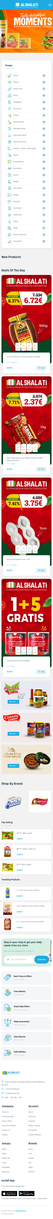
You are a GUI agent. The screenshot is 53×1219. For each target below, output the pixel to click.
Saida (30, 1167)
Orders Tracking (34, 1125)
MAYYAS (31, 1172)
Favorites (31, 1121)
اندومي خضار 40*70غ (24, 833)
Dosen (15, 75)
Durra (13, 666)
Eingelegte (17, 102)
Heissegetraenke (19, 135)
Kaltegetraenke (19, 128)
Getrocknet (17, 188)
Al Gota (31, 1158)
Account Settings (34, 1135)
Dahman (14, 565)
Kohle (15, 228)
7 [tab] (32, 50)
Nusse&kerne (18, 161)
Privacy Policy (7, 1121)
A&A (30, 1163)
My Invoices (32, 1130)
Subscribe (41, 959)
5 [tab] (26, 50)
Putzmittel (17, 208)
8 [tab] (34, 50)
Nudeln (16, 181)
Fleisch (15, 82)
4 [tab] (24, 50)
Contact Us (6, 1130)
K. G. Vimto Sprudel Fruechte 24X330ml (30, 922)
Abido (13, 464)
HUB (30, 1153)
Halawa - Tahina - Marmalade (24, 148)
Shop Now (12, 702)
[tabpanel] (26, 31)
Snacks (16, 175)
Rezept (16, 195)
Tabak (15, 221)
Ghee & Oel (17, 89)
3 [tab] (21, 50)
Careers (5, 1135)
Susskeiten (17, 168)
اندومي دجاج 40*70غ (24, 864)
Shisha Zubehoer (19, 234)
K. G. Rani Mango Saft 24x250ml (28, 890)
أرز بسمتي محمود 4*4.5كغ (26, 849)
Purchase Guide (8, 1116)
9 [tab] (37, 50)
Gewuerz (16, 201)
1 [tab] (16, 50)
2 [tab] (19, 50)
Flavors (16, 115)
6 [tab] (29, 50)
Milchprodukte (18, 122)
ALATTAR (14, 362)
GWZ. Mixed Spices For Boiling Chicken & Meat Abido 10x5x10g (25, 459)
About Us (5, 1112)
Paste (15, 95)
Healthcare (17, 214)
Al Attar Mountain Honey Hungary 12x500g (23, 356)
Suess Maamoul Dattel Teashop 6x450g (30, 906)
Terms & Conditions (9, 1125)
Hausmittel (17, 241)
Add (42, 368)
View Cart (32, 1116)
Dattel (15, 155)
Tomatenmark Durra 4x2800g (18, 660)
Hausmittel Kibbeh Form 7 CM (18, 559)
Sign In (31, 1112)
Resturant (17, 108)
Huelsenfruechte (19, 142)
